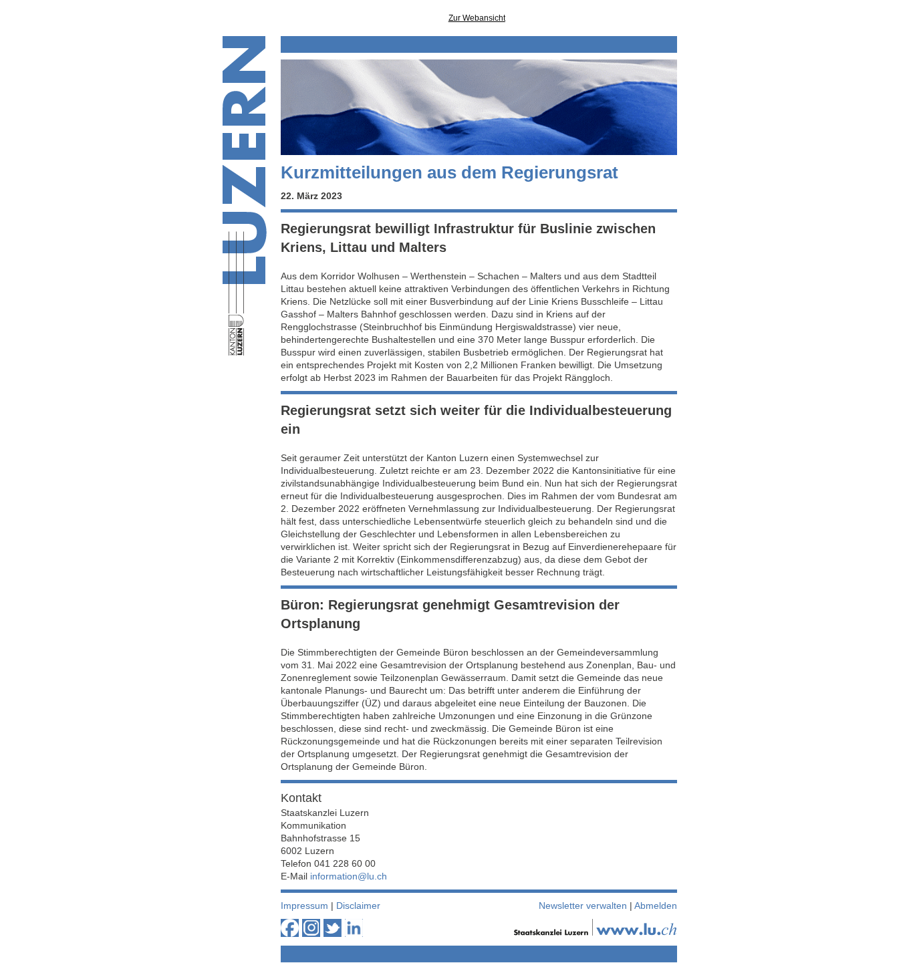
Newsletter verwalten (583, 905)
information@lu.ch (348, 876)
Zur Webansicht (476, 18)
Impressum (304, 905)
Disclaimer (358, 905)
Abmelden (655, 905)
